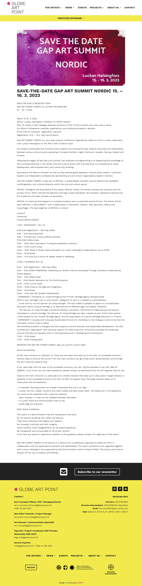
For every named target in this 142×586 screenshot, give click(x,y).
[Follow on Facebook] (120, 489)
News (68, 7)
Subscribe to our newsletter (97, 472)
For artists (52, 7)
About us (113, 7)
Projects (96, 7)
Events (82, 7)
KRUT (80, 583)
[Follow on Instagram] (114, 489)
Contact (129, 7)
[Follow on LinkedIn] (125, 489)
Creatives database (69, 18)
